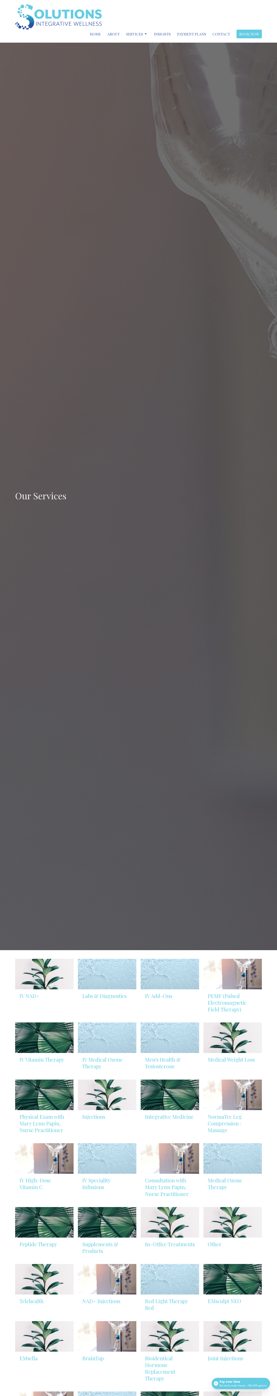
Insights (162, 34)
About (113, 34)
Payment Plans (191, 34)
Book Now (249, 34)
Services (134, 34)
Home (95, 34)
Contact (221, 34)
